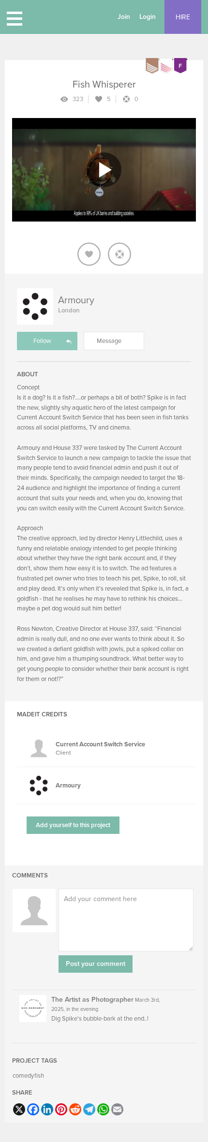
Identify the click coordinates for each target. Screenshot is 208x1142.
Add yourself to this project (73, 825)
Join (124, 17)
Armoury (76, 300)
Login (147, 17)
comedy (23, 1076)
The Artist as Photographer (92, 999)
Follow (42, 341)
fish (39, 1076)
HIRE (183, 17)
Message (109, 341)
